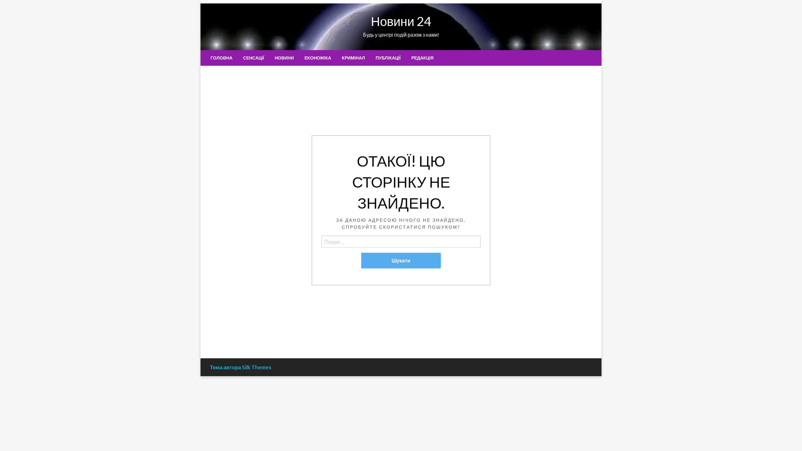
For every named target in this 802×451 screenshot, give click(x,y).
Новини (284, 57)
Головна (221, 57)
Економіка (318, 57)
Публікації (388, 57)
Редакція (422, 57)
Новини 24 (401, 21)
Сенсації (253, 57)
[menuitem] (221, 58)
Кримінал (353, 57)
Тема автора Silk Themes (240, 367)
